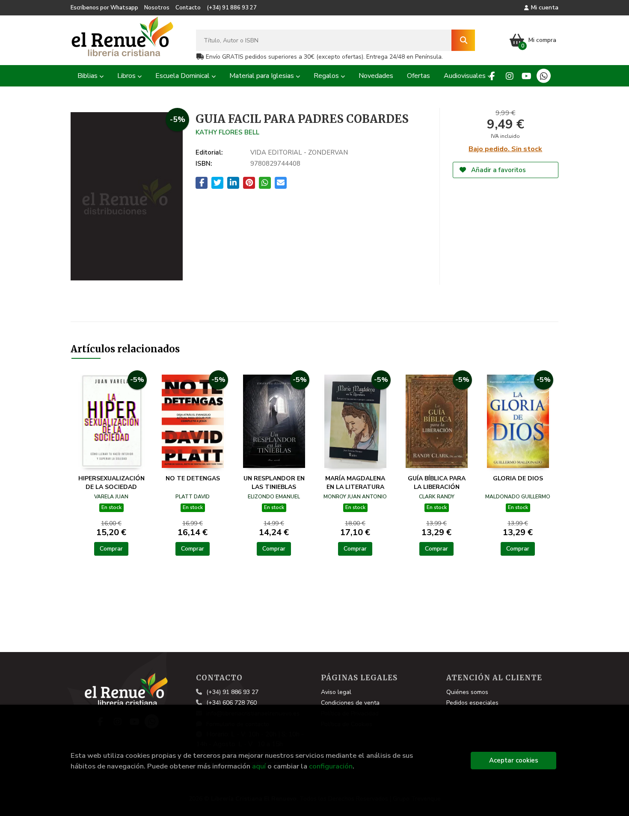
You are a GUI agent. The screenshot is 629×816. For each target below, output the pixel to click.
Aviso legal (336, 692)
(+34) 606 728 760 (231, 703)
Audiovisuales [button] (465, 75)
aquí (259, 766)
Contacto (188, 8)
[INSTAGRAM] (509, 76)
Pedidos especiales (472, 703)
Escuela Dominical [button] (183, 75)
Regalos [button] (327, 75)
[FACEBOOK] (492, 76)
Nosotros (156, 8)
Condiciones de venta (350, 703)
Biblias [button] (88, 75)
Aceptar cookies (513, 760)
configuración (331, 766)
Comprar (111, 549)
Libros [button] (127, 75)
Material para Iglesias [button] (262, 75)
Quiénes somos (467, 692)
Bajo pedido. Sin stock (505, 149)
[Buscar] (463, 40)
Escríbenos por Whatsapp (104, 8)
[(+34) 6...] (544, 76)
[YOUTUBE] (526, 76)
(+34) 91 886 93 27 (232, 8)
